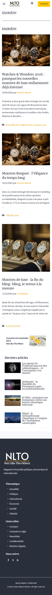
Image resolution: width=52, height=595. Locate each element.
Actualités (10, 125)
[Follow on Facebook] (8, 560)
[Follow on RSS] (18, 560)
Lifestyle (10, 215)
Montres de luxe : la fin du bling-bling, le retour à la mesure (22, 284)
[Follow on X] (13, 560)
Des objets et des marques (28, 125)
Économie (15, 326)
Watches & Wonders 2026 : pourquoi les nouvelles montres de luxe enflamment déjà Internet (25, 80)
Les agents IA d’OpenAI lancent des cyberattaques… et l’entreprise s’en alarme (34, 368)
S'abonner (44, 4)
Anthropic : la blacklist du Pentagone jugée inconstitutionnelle (33, 385)
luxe (44, 125)
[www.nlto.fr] (14, 4)
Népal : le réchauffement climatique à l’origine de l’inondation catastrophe (34, 418)
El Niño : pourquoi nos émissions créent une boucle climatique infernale (35, 401)
